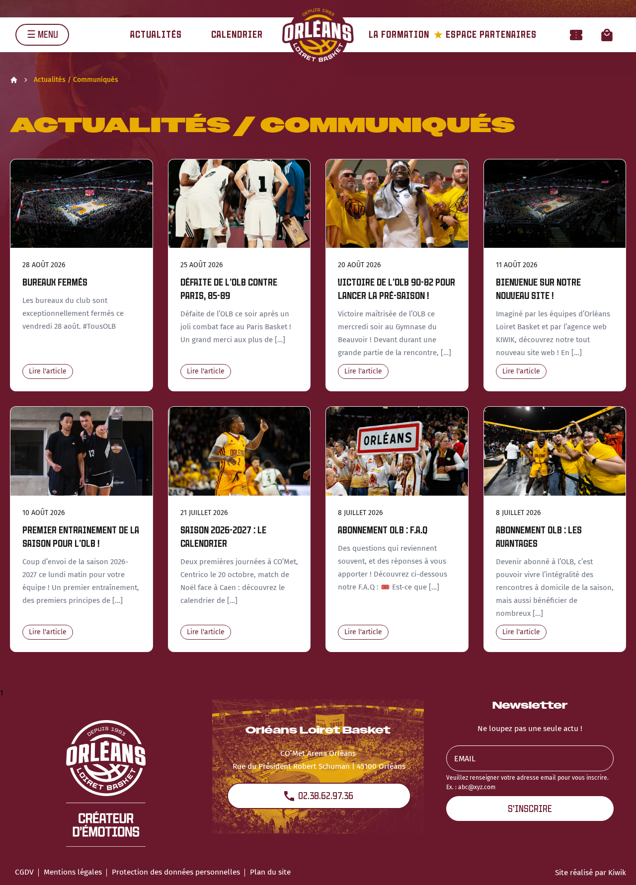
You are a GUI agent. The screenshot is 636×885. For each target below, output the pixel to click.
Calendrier (237, 34)
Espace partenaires (485, 34)
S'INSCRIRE (530, 808)
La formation (399, 34)
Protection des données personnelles (176, 872)
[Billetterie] (576, 34)
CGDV (24, 872)
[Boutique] (607, 34)
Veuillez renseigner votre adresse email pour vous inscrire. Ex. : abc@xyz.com (527, 782)
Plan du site (270, 872)
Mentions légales (73, 872)
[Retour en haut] (613, 864)
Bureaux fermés (54, 282)
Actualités (156, 34)
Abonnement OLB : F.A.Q (382, 530)
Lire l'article (48, 371)
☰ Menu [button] (42, 34)
